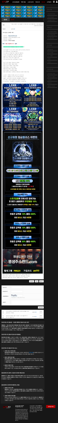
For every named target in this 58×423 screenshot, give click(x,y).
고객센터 (49, 2)
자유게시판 (50, 69)
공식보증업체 (15, 2)
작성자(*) (5, 287)
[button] (23, 2)
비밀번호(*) (5, 291)
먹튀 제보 (23, 2)
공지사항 (49, 9)
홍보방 (43, 2)
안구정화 (49, 45)
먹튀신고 (49, 27)
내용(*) (4, 302)
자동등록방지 (5, 296)
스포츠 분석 (31, 2)
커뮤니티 (37, 2)
